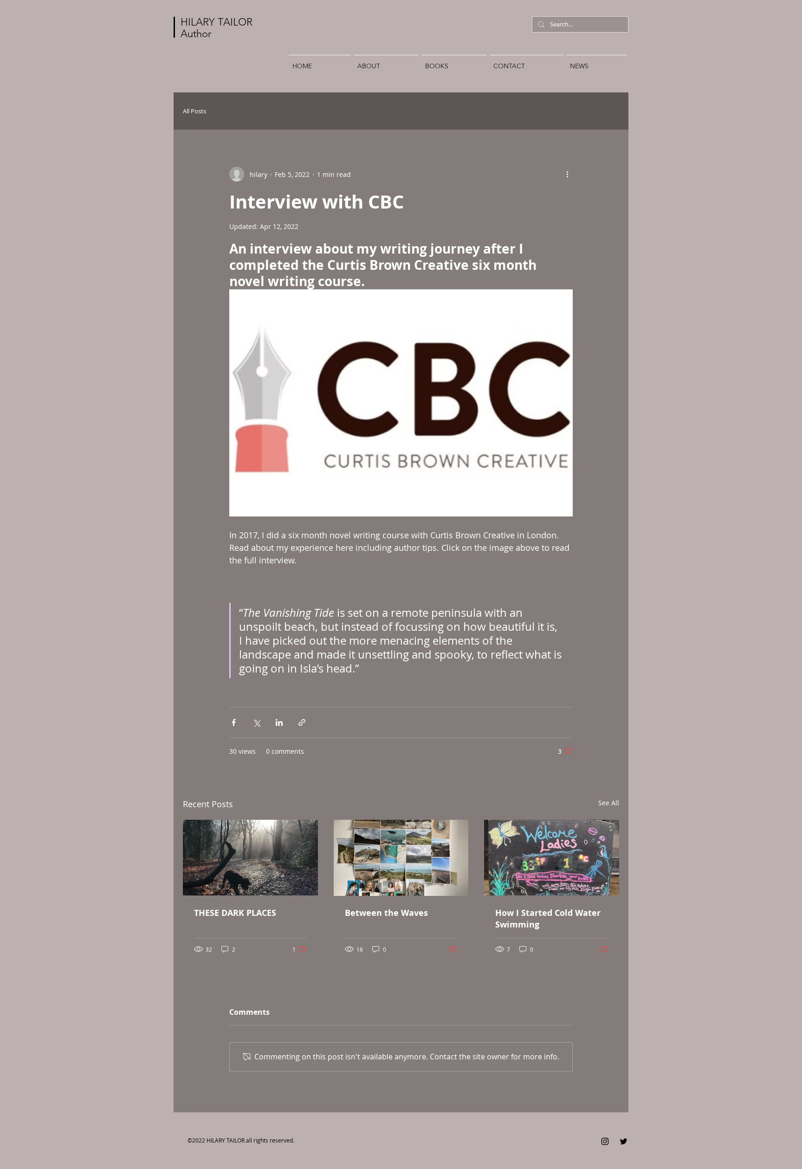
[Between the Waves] (401, 858)
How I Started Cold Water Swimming (548, 918)
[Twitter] (623, 1141)
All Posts (194, 111)
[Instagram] (605, 1141)
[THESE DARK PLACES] (250, 857)
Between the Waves (386, 913)
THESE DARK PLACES (235, 913)
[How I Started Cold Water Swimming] (551, 857)
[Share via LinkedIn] (279, 722)
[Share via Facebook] (233, 722)
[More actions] (567, 174)
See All (608, 802)
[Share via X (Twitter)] (256, 722)
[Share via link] (302, 722)
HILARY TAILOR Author (216, 28)
